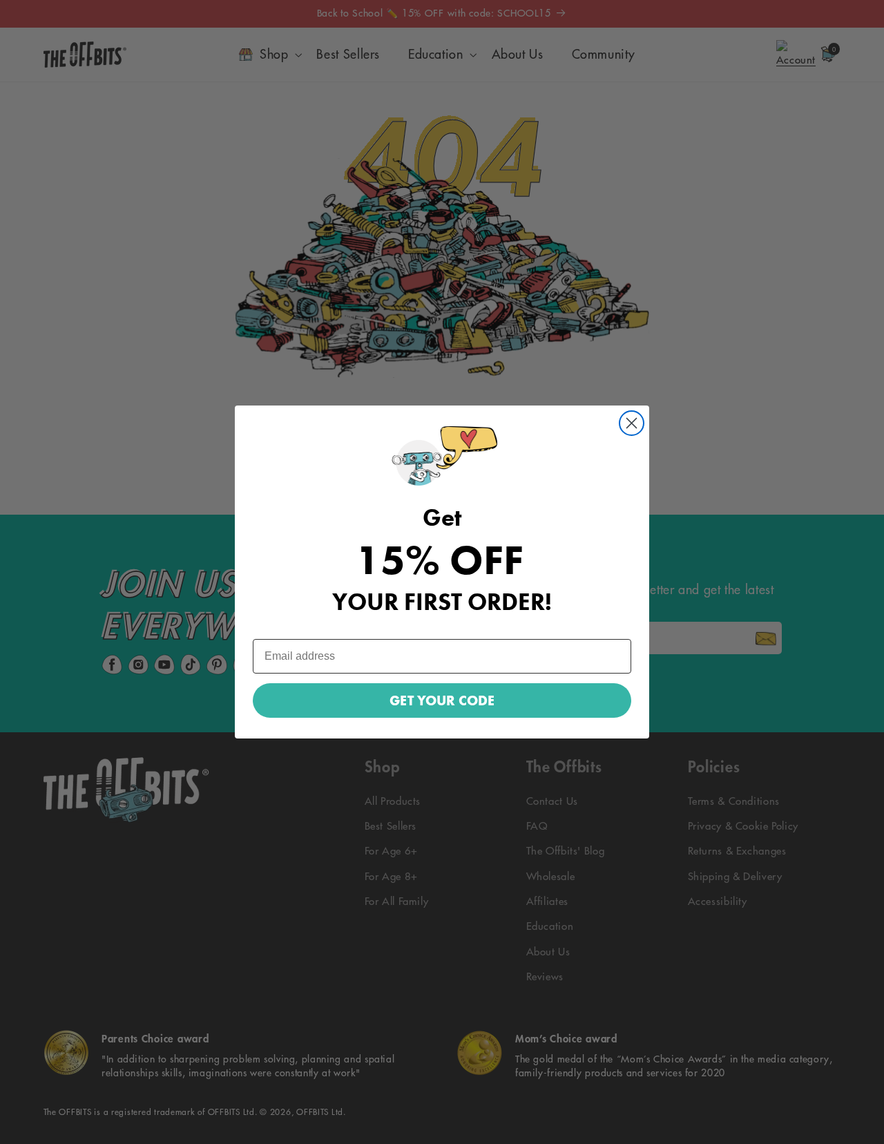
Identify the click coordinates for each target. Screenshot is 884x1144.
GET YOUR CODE (442, 700)
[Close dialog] (631, 423)
